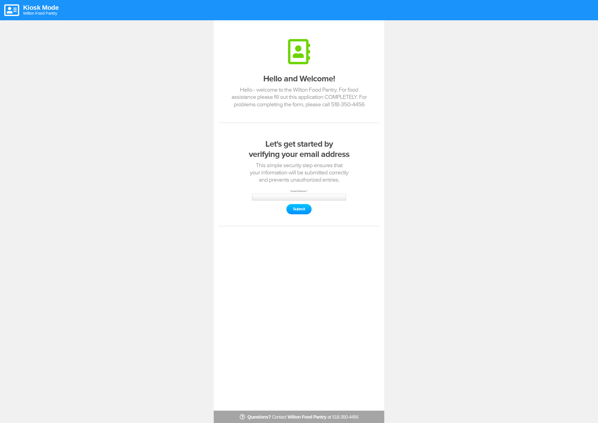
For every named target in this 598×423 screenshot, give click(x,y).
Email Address (298, 191)
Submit (299, 209)
